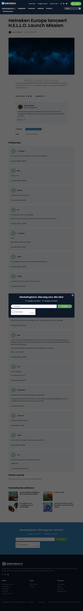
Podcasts (49, 8)
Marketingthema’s (8, 8)
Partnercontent (8, 11)
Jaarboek (40, 8)
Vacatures (31, 8)
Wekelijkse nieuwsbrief (50, 301)
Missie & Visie (54, 3)
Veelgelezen (22, 8)
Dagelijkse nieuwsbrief (34, 301)
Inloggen (76, 3)
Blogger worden (42, 3)
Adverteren (32, 3)
